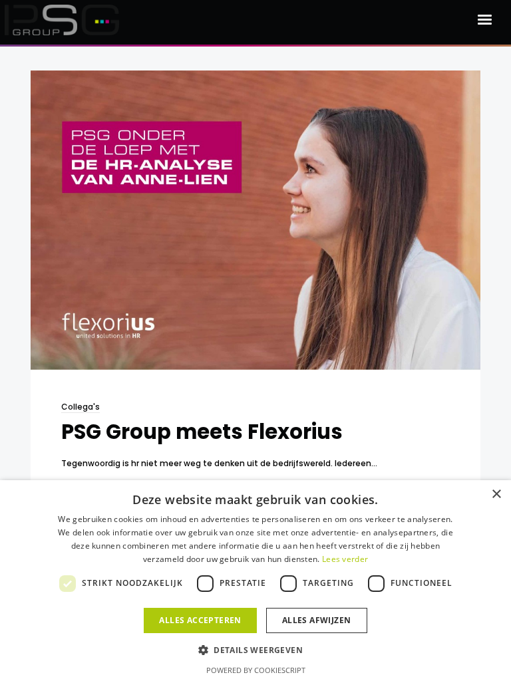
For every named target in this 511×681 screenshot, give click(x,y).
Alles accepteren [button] (200, 620)
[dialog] (255, 580)
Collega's (80, 406)
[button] (255, 649)
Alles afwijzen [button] (316, 620)
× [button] (496, 494)
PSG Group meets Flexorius (202, 432)
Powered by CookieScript (255, 670)
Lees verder (345, 559)
